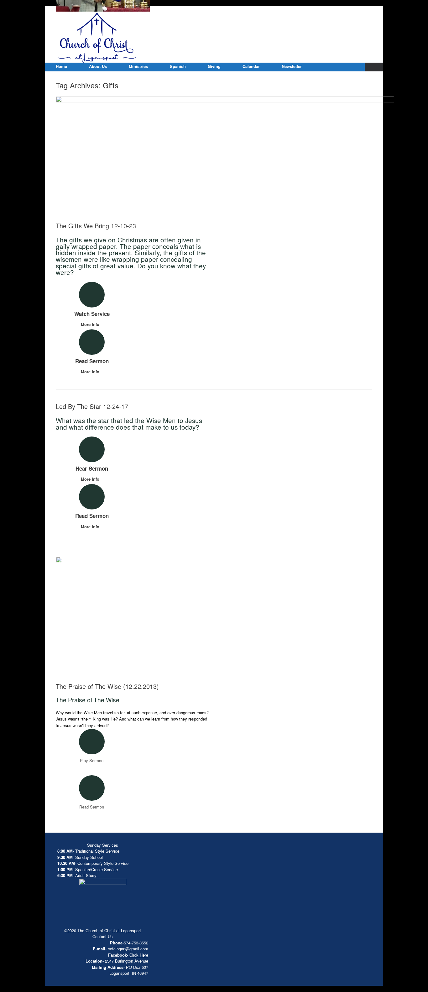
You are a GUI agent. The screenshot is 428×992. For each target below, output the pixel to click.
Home (61, 66)
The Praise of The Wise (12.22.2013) (107, 686)
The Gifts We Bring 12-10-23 (96, 225)
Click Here (138, 955)
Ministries (138, 66)
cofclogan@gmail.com (128, 949)
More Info (91, 324)
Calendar (251, 66)
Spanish (178, 66)
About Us (98, 66)
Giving (214, 66)
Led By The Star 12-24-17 (92, 406)
